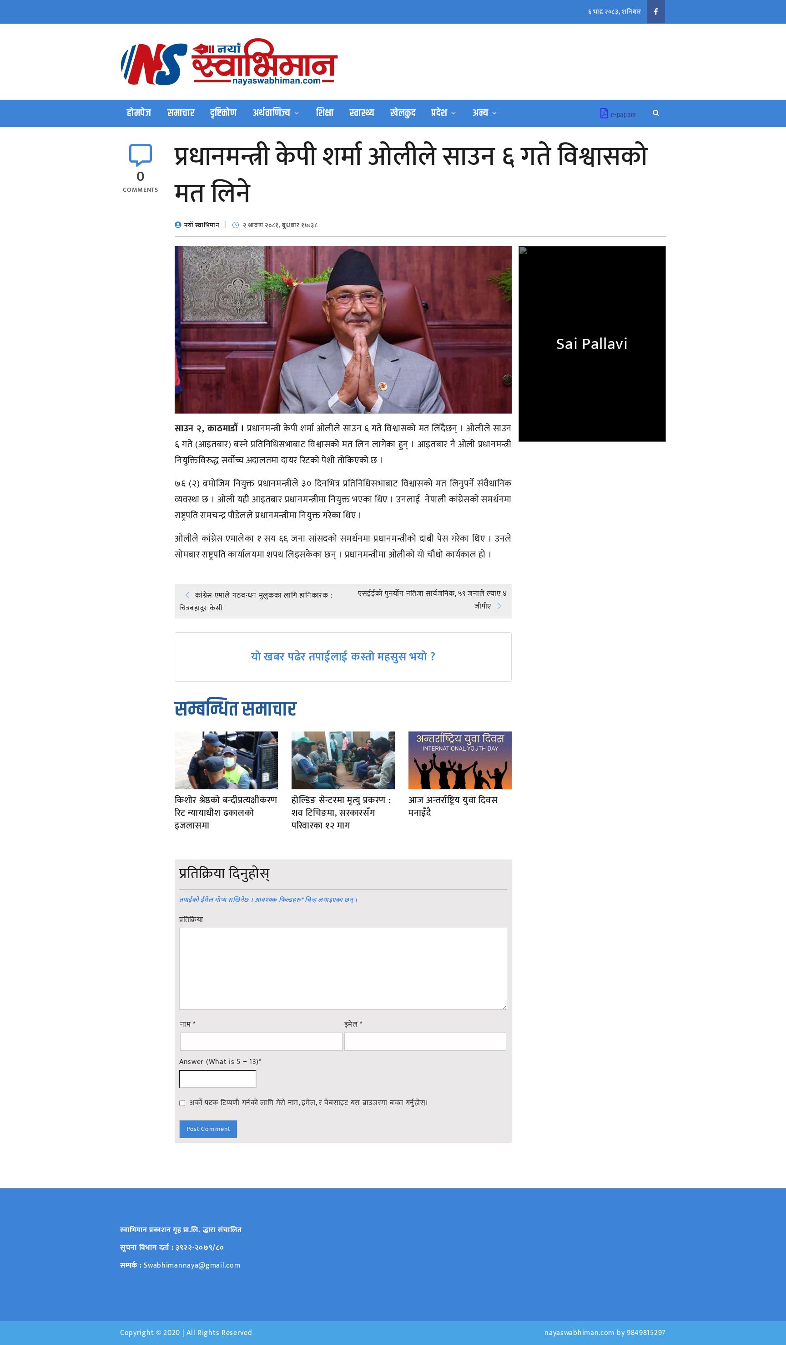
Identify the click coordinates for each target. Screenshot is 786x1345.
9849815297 (646, 1333)
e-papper (624, 115)
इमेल (353, 1024)
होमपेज (139, 113)
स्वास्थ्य (362, 113)
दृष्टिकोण (223, 113)
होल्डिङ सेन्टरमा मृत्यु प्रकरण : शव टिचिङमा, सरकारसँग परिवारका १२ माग (341, 813)
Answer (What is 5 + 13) (220, 1062)
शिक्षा (325, 113)
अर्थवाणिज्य (272, 113)
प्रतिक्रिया (191, 920)
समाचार (181, 113)
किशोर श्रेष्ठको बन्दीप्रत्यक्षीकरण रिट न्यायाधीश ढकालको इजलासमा (226, 813)
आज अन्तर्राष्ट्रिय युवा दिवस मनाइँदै (453, 806)
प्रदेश (439, 113)
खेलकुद (403, 113)
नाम (188, 1024)
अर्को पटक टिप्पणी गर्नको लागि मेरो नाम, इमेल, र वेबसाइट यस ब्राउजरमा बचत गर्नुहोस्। (309, 1103)
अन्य (480, 113)
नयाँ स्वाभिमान (202, 225)
